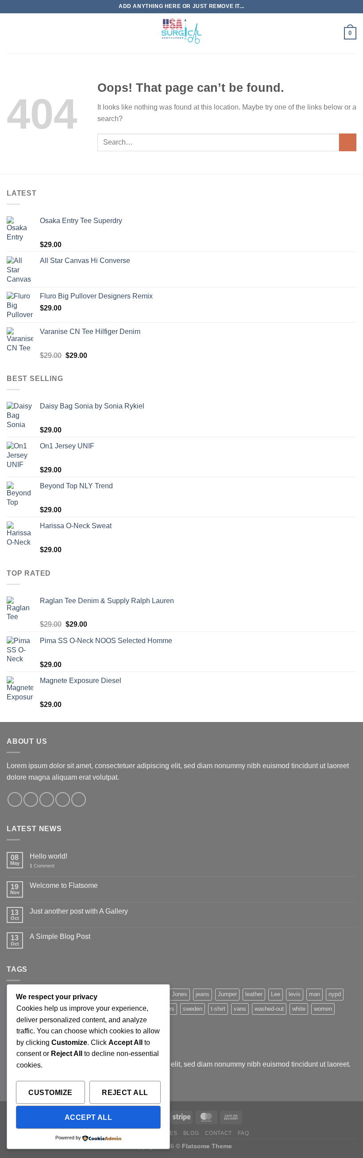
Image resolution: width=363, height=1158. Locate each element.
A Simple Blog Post (60, 936)
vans (240, 1008)
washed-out (269, 1008)
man (314, 994)
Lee (275, 994)
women (323, 1008)
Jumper (227, 994)
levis (295, 994)
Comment (42, 865)
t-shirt (218, 1008)
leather (254, 994)
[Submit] (347, 142)
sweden (192, 1008)
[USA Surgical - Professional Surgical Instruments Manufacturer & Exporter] (181, 33)
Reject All (125, 1092)
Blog (191, 1133)
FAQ (243, 1133)
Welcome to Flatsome (64, 885)
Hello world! (48, 856)
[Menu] (12, 33)
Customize (50, 1092)
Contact (218, 1133)
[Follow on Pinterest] (78, 799)
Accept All (88, 1117)
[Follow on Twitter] (46, 799)
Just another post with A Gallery (79, 911)
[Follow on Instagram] (30, 799)
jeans (202, 994)
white (298, 1008)
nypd (334, 994)
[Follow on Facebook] (15, 799)
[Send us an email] (62, 799)
